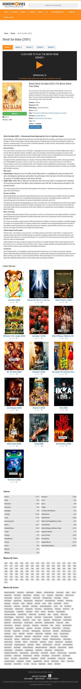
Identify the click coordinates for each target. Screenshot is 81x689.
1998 (6, 568)
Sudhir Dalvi (44, 113)
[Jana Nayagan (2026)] (14, 392)
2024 (16, 563)
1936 (37, 579)
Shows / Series (8, 17)
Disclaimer (28, 679)
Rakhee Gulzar (19, 609)
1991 (43, 568)
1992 (37, 568)
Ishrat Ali (46, 636)
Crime (22, 518)
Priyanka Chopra (64, 633)
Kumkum (28, 661)
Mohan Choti (67, 617)
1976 (48, 571)
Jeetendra (39, 592)
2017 (53, 563)
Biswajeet (45, 639)
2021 (32, 563)
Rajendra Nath (25, 639)
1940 (16, 579)
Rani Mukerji (68, 642)
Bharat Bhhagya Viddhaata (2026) (64, 336)
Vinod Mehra (58, 617)
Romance (59, 497)
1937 (32, 579)
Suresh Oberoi (33, 642)
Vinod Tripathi (8, 644)
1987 (64, 568)
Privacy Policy (53, 679)
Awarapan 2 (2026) (39, 336)
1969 (11, 574)
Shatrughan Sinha (47, 598)
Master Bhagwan (9, 617)
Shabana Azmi (38, 600)
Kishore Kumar (8, 625)
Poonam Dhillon (56, 628)
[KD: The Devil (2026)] (14, 356)
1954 (16, 577)
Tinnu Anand (64, 636)
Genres (23, 12)
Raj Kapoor (29, 628)
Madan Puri (8, 622)
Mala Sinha (51, 611)
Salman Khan (8, 606)
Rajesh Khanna (27, 595)
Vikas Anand (44, 625)
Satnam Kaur (70, 661)
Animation (22, 507)
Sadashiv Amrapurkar (45, 606)
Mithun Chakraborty (10, 592)
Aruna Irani (17, 598)
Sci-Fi (59, 500)
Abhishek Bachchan (55, 639)
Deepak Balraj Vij (40, 116)
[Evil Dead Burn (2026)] (63, 428)
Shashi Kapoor (8, 598)
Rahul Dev (36, 655)
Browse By (71, 12)
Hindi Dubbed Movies (57, 12)
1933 (48, 579)
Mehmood (29, 603)
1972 (69, 571)
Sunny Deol (17, 606)
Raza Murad (68, 606)
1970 (6, 574)
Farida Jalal (60, 622)
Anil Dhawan (17, 647)
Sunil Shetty (25, 606)
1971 (74, 571)
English (40, 12)
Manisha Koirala (56, 620)
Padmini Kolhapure (28, 647)
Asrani (73, 592)
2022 (27, 563)
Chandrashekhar (67, 625)
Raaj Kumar (18, 625)
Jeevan (56, 606)
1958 (69, 574)
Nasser (6, 658)
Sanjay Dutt (50, 595)
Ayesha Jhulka (34, 653)
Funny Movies (59, 525)
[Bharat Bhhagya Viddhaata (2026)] (63, 320)
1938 (27, 579)
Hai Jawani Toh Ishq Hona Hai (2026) (65, 372)
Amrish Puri (66, 609)
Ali (72, 609)
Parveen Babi (72, 653)
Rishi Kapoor (8, 600)
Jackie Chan (38, 617)
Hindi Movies (22, 539)
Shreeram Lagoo (62, 653)
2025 (11, 563)
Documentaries (22, 521)
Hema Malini (57, 598)
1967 (21, 574)
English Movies (59, 542)
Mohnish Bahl (39, 633)
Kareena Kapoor (9, 636)
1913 (6, 582)
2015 (64, 563)
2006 (37, 566)
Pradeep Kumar (67, 620)
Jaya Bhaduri (8, 655)
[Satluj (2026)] (39, 428)
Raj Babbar (36, 595)
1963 (43, 574)
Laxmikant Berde (59, 650)
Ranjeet (71, 647)
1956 (6, 577)
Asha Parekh (38, 622)
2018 (48, 563)
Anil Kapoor (60, 600)
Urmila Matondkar (67, 644)
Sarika (62, 661)
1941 (11, 579)
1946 (58, 577)
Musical (22, 549)
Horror (22, 546)
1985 (74, 568)
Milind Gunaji (55, 661)
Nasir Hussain (46, 631)
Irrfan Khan (30, 633)
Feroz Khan (7, 631)
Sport (59, 504)
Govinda (66, 598)
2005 (43, 566)
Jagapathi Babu (37, 661)
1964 (37, 574)
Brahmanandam (28, 600)
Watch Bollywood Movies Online (59, 528)
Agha (49, 614)
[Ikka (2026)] (63, 392)
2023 (21, 563)
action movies (59, 535)
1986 (69, 568)
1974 (58, 571)
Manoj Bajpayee (36, 631)
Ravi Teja (34, 664)
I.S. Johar (26, 664)
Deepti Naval (20, 661)
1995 (21, 568)
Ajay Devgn (7, 603)
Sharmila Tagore (17, 622)
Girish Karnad (66, 655)
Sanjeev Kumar (17, 600)
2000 (69, 566)
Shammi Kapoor (9, 609)
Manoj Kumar (8, 647)
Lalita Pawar (66, 628)
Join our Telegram (39, 676)
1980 (27, 571)
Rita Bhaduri (39, 650)
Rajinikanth (30, 644)
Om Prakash (26, 631)
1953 (21, 577)
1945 (64, 577)
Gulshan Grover (70, 595)
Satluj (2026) (38, 444)
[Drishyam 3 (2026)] (39, 356)
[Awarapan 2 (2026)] (39, 320)
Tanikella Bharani (47, 644)
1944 (69, 577)
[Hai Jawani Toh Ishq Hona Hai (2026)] (63, 356)
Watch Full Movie (35, 127)
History (22, 542)
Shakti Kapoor (30, 592)
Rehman (25, 642)
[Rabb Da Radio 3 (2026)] (63, 284)
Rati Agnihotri (29, 609)
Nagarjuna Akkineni (20, 644)
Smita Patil (21, 633)
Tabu (51, 625)
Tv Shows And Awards (59, 511)
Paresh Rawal (57, 603)
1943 (74, 577)
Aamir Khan (27, 636)
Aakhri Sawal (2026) (14, 444)
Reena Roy (57, 609)
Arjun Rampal (45, 655)
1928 (64, 579)
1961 (53, 574)
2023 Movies (59, 514)
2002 (58, 566)
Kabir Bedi (57, 664)
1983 (11, 571)
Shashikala (7, 633)
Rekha (67, 592)
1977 (43, 571)
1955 (11, 577)
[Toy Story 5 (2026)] (14, 464)
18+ (47, 12)
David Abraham (52, 658)
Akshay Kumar (59, 595)
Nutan (67, 622)
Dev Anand (16, 603)
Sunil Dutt (37, 603)
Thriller (59, 507)
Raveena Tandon (48, 617)
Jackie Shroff (36, 598)
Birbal (49, 603)
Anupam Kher (8, 595)
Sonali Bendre (17, 664)
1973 (64, 571)
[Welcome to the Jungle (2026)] (14, 320)
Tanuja (33, 620)
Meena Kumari (20, 617)
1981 (21, 571)
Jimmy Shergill (36, 639)
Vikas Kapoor (48, 118)
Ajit (61, 606)
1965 (32, 574)
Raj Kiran (17, 639)
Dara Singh (38, 628)
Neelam (50, 664)
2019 (43, 563)
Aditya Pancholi (37, 636)
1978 (37, 571)
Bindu (44, 603)
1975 (53, 571)
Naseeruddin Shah (50, 600)
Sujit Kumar (43, 642)
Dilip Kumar (35, 625)
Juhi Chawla (34, 606)
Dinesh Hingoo (8, 642)
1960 (58, 574)
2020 (37, 563)
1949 (43, 577)
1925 (69, 579)
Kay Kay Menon (8, 650)
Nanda (55, 633)
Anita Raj (53, 653)
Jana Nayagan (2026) (14, 408)
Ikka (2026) (64, 408)
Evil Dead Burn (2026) (63, 444)
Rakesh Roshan (62, 647)
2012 (6, 566)
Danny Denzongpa (9, 611)
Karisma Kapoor (29, 622)
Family (22, 532)
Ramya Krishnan (27, 655)
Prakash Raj (69, 600)
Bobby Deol (52, 647)
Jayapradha (46, 620)
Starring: (58, 625)
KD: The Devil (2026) (14, 372)
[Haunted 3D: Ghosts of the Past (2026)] (39, 284)
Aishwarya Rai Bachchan (11, 653)
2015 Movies (59, 539)
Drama (13, 33)
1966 (27, 574)
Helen (22, 603)
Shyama (51, 642)
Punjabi (32, 12)
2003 (53, 566)
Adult (22, 500)
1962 (48, 574)
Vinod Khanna (26, 598)
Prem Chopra (17, 595)
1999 (74, 566)
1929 (58, 579)
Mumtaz (43, 611)
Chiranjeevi (56, 631)
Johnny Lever (61, 658)
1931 (53, 579)
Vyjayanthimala (29, 650)
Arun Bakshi (46, 628)
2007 (32, 566)
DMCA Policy (40, 679)
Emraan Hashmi (56, 655)
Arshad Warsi (48, 650)
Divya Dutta (63, 113)
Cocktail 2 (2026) (14, 300)
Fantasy (22, 535)
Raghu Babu (42, 664)
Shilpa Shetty (8, 664)
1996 (16, 568)
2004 (48, 566)
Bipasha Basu (59, 642)
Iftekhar (38, 644)
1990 (48, 568)
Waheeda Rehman (49, 622)
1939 (21, 579)
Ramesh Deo (17, 655)
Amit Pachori (19, 636)
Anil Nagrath (42, 614)
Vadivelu (42, 658)
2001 (34, 121)
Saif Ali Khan (8, 620)
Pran (43, 595)
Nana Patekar (54, 636)
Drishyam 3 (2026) (38, 372)
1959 (64, 574)
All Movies (14, 12)
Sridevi (36, 611)
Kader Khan (29, 611)
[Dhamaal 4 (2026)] (39, 392)
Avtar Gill (46, 661)
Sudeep (70, 658)
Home (5, 12)
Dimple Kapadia (61, 611)
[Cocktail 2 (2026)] (14, 284)
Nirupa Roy (29, 617)
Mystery (22, 553)
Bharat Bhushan (48, 609)
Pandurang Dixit (39, 118)
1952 (27, 577)
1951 (32, 577)
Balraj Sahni (26, 625)
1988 (58, 568)
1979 (32, 571)
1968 (16, 574)
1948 (48, 577)
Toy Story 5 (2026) (14, 480)
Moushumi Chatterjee (10, 614)
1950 (37, 577)
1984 (6, 571)
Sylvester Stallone (23, 658)
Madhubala (48, 633)
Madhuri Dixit (32, 614)
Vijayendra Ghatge (53, 113)
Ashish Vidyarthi (9, 628)
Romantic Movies (59, 532)
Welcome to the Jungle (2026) (14, 336)
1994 (27, 568)
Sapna (14, 633)
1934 (43, 579)
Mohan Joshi (64, 614)
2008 (27, 566)
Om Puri (66, 603)
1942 (6, 579)
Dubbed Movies (22, 528)
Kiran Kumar (38, 609)
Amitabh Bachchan (49, 592)
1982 (16, 571)
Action (22, 497)
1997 (11, 568)
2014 (69, 563)
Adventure (22, 504)
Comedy (22, 514)
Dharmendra (36, 113)
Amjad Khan (26, 620)
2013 (74, 563)
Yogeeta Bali (34, 658)
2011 (11, 566)
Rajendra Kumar (20, 628)
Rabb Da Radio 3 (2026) (63, 300)
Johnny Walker (67, 639)
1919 (74, 579)
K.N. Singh (14, 658)
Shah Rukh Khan (22, 614)
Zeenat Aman (20, 611)
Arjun (39, 620)
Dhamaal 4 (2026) (39, 408)
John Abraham (18, 650)
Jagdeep (55, 614)
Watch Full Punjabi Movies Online (59, 521)
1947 (53, 577)
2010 (16, 566)
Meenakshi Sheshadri (41, 647)
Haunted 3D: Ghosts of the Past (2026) (41, 300)
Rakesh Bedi (17, 620)
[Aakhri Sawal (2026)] (14, 428)
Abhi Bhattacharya (66, 631)
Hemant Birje (16, 631)
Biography (22, 511)
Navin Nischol (8, 639)
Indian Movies (59, 518)
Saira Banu (57, 644)
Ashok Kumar (60, 592)
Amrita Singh (44, 653)
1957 (74, 574)
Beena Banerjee (24, 653)
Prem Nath (17, 642)
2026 (6, 563)
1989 (53, 568)
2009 (21, 566)
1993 (32, 568)
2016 (58, 563)
